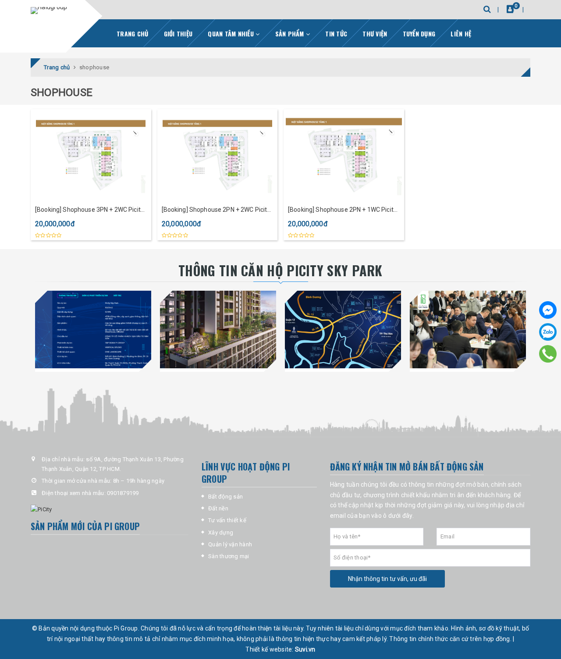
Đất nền (218, 508)
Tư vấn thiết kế (227, 520)
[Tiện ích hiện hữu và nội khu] (343, 329)
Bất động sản (225, 496)
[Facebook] (548, 310)
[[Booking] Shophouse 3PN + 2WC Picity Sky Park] (91, 155)
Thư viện (374, 33)
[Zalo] (548, 332)
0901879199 (123, 493)
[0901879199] (547, 353)
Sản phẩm (290, 33)
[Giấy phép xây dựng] (218, 329)
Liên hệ (461, 33)
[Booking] (510, 9)
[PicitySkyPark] (49, 10)
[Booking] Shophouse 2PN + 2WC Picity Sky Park (216, 210)
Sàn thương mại (228, 556)
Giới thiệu (178, 33)
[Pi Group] (109, 509)
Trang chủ (132, 33)
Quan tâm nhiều (232, 33)
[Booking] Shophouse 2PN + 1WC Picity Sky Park (342, 210)
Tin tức (336, 33)
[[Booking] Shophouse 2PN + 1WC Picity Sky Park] (344, 155)
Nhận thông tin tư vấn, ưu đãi (387, 578)
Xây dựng (220, 532)
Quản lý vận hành (230, 544)
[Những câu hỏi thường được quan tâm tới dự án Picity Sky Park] (93, 329)
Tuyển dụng (419, 33)
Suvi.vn (305, 649)
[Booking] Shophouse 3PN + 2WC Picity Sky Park (89, 210)
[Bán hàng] (468, 329)
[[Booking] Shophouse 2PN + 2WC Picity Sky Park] (217, 155)
